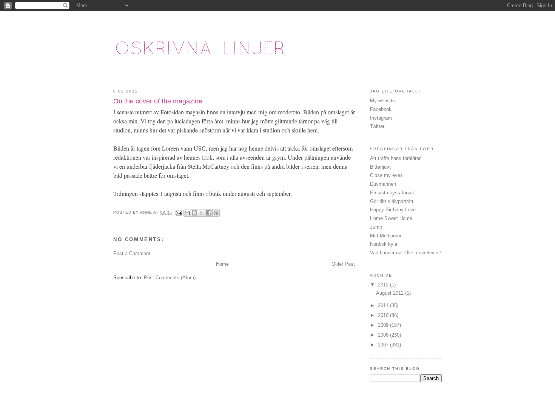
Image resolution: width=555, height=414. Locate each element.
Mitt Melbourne (386, 236)
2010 (384, 315)
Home (222, 264)
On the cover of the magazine (157, 101)
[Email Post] (179, 213)
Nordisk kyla (383, 244)
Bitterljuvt (380, 167)
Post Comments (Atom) (170, 277)
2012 (384, 285)
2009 (384, 325)
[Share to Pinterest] (216, 213)
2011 (384, 305)
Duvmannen (383, 184)
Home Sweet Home (391, 218)
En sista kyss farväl (392, 192)
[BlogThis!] (194, 213)
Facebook (381, 109)
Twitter (377, 126)
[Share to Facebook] (209, 213)
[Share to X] (201, 213)
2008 (384, 335)
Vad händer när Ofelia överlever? (405, 252)
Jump (376, 227)
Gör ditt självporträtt (391, 201)
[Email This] (187, 213)
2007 (384, 345)
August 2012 (390, 293)
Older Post (343, 264)
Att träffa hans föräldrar (395, 158)
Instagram (381, 118)
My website (382, 100)
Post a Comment (131, 253)
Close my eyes (386, 175)
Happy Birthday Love (393, 209)
